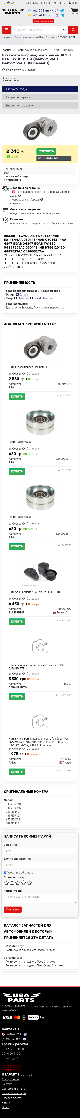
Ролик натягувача (20, 442)
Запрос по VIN (12, 1069)
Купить (48, 151)
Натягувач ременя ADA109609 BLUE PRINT (34, 592)
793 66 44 (44, 10)
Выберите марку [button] (17, 97)
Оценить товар (14, 877)
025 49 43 (14, 1034)
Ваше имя (10, 844)
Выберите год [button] (15, 89)
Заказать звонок (12, 1065)
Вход (74, 2)
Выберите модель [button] (18, 105)
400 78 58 (44, 15)
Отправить (12, 909)
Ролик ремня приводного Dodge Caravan (30, 950)
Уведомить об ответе (20, 872)
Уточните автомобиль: (11, 79)
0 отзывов (28, 69)
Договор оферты (12, 1098)
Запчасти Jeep (13, 957)
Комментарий (14, 890)
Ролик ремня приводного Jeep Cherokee (30, 961)
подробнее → (16, 204)
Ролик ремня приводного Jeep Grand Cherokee (34, 965)
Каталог (7, 1102)
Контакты (59, 2)
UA (12, 2)
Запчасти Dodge (14, 946)
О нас (5, 1107)
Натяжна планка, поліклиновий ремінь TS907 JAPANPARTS (36, 667)
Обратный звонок (43, 21)
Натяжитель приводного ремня (28, 367)
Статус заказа (10, 1079)
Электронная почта (17, 858)
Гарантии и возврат (14, 1093)
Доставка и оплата (38, 2)
